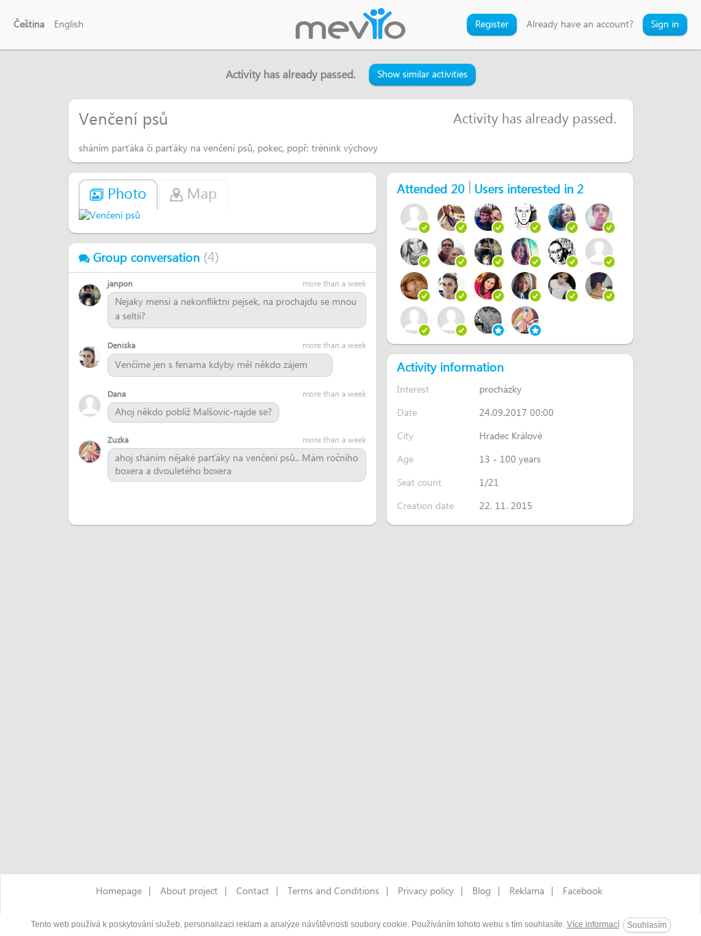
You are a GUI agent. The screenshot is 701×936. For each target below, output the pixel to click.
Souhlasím (647, 925)
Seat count (419, 483)
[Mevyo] (350, 24)
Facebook (582, 891)
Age (405, 459)
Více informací (593, 924)
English (69, 24)
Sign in (665, 24)
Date (407, 413)
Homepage (119, 891)
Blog (481, 891)
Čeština (29, 24)
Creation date (425, 506)
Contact (252, 891)
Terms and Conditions (333, 891)
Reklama (526, 891)
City (405, 436)
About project (189, 891)
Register (492, 24)
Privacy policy (426, 891)
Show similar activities (422, 74)
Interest (413, 389)
